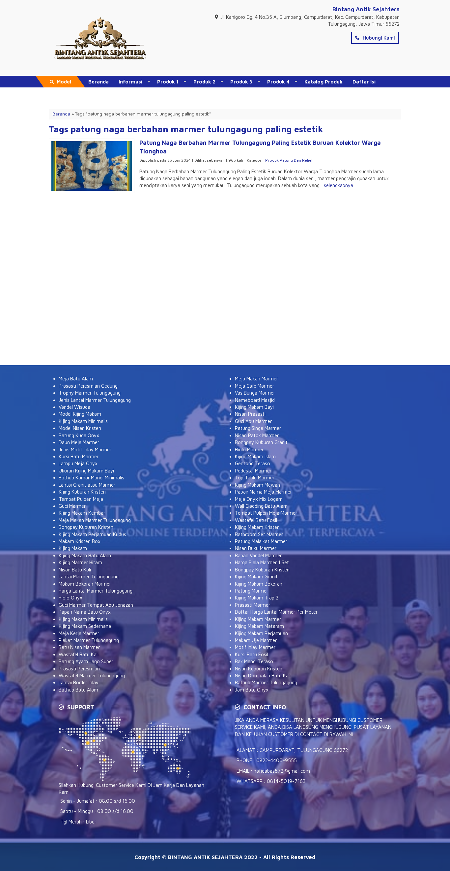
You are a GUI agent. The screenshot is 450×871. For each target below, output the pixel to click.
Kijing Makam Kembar (82, 513)
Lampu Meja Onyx (78, 463)
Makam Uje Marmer (256, 640)
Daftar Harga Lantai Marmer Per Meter (276, 612)
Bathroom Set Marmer (259, 534)
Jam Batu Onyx (251, 690)
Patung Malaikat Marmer (261, 541)
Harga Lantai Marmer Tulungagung (95, 591)
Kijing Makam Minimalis (83, 421)
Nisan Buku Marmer (255, 548)
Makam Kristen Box (79, 541)
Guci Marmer (72, 506)
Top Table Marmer (254, 477)
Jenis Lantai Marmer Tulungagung (95, 400)
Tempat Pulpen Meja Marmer (266, 513)
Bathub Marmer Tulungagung (266, 682)
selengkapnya (338, 185)
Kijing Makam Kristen (257, 527)
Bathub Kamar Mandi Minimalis (91, 477)
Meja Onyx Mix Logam (259, 499)
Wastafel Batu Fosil (256, 520)
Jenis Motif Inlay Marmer (85, 449)
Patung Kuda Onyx (79, 435)
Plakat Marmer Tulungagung (89, 640)
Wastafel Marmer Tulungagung (92, 675)
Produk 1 (168, 81)
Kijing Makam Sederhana (85, 626)
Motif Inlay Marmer (255, 647)
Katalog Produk (323, 81)
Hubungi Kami (378, 38)
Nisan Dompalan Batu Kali (263, 675)
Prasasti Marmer (252, 605)
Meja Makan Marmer (256, 378)
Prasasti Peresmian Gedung (88, 386)
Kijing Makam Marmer (258, 619)
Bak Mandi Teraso (254, 661)
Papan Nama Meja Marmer (263, 492)
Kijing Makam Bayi (254, 407)
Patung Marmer (251, 591)
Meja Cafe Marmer (254, 386)
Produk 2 (204, 81)
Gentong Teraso (252, 463)
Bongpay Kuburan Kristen (86, 527)
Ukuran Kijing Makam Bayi (86, 470)
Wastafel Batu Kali (78, 654)
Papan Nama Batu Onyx (85, 612)
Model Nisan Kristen (80, 428)
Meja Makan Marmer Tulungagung (95, 520)
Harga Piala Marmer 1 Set (262, 562)
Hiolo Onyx (70, 597)
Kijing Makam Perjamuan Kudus (92, 534)
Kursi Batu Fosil (251, 654)
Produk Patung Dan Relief (289, 160)
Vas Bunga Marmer (255, 393)
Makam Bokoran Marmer (85, 584)
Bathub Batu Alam (78, 690)
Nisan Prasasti (250, 414)
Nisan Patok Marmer (257, 435)
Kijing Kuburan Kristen (82, 492)
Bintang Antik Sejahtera (366, 9)
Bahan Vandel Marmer (258, 555)
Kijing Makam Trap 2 (256, 597)
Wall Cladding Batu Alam (261, 506)
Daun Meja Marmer (79, 442)
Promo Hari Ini (105, 93)
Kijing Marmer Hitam (80, 562)
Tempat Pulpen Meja (81, 499)
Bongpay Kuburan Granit (261, 442)
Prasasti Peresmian (79, 668)
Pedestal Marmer (253, 470)
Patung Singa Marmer (258, 428)
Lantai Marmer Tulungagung (89, 576)
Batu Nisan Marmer (79, 647)
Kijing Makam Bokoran (258, 584)
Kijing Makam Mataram (259, 626)
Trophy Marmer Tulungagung (90, 393)
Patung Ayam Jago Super (86, 661)
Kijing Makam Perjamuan (261, 633)
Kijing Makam (73, 548)
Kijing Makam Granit (256, 576)
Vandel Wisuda (74, 407)
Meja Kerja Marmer (79, 633)
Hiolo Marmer (249, 449)
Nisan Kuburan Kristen (258, 668)
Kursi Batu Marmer (78, 456)
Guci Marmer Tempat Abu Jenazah (96, 605)
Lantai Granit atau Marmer (87, 485)
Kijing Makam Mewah (257, 485)
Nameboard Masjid (255, 400)
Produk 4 (278, 81)
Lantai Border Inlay (78, 682)
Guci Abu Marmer (253, 421)
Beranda (98, 81)
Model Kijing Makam (80, 414)
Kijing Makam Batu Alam (85, 555)
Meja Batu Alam (76, 378)
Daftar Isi (364, 81)
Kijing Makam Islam (255, 456)
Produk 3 (241, 81)
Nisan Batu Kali (75, 569)
